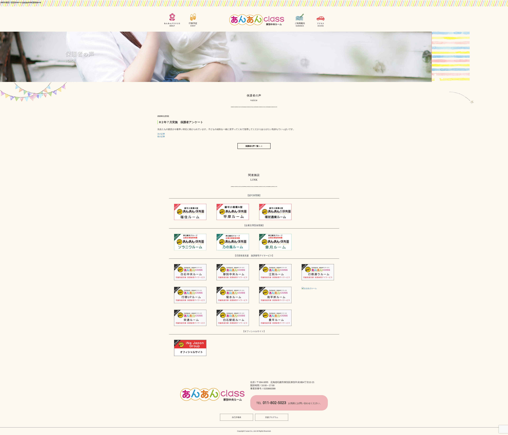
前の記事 (161, 136)
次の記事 (161, 134)
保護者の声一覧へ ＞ (254, 146)
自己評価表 (236, 417)
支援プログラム (271, 417)
